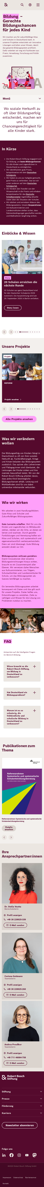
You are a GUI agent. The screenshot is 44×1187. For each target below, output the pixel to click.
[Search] (22, 4)
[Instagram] (19, 1155)
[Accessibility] (30, 4)
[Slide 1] (15, 408)
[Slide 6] (34, 408)
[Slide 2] (21, 408)
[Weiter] (11, 331)
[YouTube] (27, 1155)
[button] (22, 1091)
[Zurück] (4, 331)
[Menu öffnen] (38, 4)
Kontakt (6, 1183)
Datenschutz (18, 1177)
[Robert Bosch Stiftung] (13, 1079)
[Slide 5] (32, 408)
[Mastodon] (34, 1155)
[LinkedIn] (4, 1155)
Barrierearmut (30, 1177)
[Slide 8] (39, 408)
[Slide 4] (30, 408)
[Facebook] (11, 1155)
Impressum (7, 1177)
